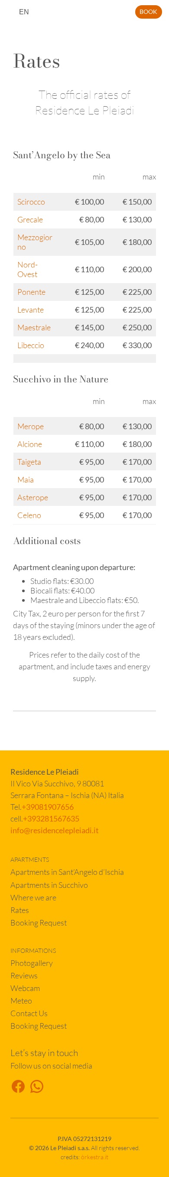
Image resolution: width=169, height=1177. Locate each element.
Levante (30, 309)
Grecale (30, 219)
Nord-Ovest (27, 269)
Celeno (29, 515)
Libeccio (30, 345)
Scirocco (31, 201)
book (148, 11)
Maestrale (34, 327)
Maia (25, 479)
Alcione (29, 444)
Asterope (32, 497)
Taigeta (29, 461)
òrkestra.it (94, 1157)
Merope (30, 426)
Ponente (31, 292)
